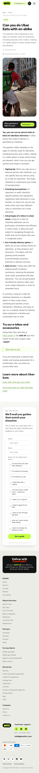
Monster (5, 592)
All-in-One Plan (8, 610)
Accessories (7, 595)
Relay (4, 642)
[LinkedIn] (17, 759)
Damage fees (7, 680)
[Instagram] (8, 759)
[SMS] (26, 729)
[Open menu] (34, 3)
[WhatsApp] (16, 729)
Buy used (6, 607)
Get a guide (19, 536)
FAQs (10, 12)
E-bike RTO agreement (10, 677)
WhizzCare (6, 617)
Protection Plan (8, 620)
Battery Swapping (9, 614)
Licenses (6, 686)
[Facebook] (4, 759)
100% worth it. (9, 335)
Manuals (5, 670)
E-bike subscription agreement (13, 674)
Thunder (5, 588)
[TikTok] (12, 759)
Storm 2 (5, 585)
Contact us (6, 715)
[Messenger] (21, 729)
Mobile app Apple (9, 652)
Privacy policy (19, 764)
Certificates (7, 683)
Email (10, 448)
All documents (7, 693)
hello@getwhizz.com (23, 736)
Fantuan (5, 639)
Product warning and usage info (14, 690)
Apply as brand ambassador (12, 658)
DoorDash (6, 633)
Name (10, 439)
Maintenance (7, 623)
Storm (5, 582)
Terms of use (7, 764)
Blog (4, 12)
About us (6, 709)
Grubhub (6, 636)
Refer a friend (7, 661)
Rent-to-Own (7, 604)
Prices (5, 712)
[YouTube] (21, 759)
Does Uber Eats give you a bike (16, 382)
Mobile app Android (9, 655)
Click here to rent (12, 349)
